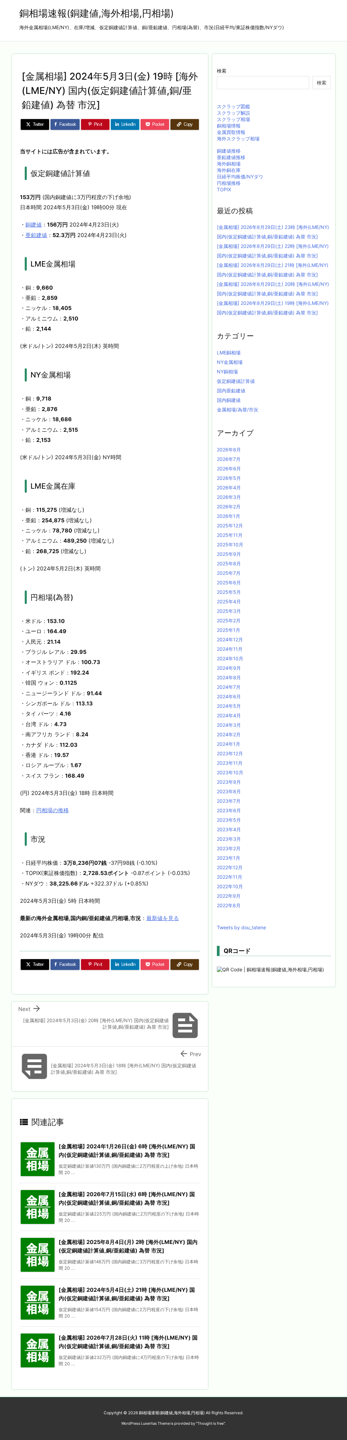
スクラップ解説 (233, 113)
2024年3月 (229, 725)
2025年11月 (230, 535)
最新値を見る (162, 918)
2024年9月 (229, 668)
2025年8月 (229, 563)
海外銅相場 (229, 164)
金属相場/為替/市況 (237, 409)
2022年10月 (230, 886)
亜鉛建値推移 (231, 157)
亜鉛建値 (36, 235)
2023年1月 (228, 858)
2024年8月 (229, 677)
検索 (221, 71)
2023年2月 (229, 848)
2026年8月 (229, 449)
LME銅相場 (229, 352)
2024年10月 (230, 658)
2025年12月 (230, 525)
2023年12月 (230, 753)
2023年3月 (229, 839)
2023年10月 (230, 772)
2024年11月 (230, 649)
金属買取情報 (231, 132)
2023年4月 (229, 829)
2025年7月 (229, 573)
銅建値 (33, 224)
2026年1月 (228, 516)
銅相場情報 (229, 126)
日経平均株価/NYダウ (240, 176)
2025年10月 (230, 544)
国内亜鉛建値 (231, 390)
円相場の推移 (52, 810)
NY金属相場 (230, 362)
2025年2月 (229, 620)
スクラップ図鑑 (233, 106)
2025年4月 (229, 601)
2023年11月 (230, 763)
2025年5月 (229, 592)
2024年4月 (229, 715)
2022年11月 (229, 877)
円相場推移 (229, 183)
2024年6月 (229, 696)
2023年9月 (229, 782)
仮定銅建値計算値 (236, 381)
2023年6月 (229, 810)
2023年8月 (229, 791)
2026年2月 (229, 506)
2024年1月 (228, 744)
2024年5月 (229, 706)
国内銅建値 (229, 400)
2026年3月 (229, 497)
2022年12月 (230, 867)
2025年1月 (228, 630)
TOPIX (224, 189)
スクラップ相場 (233, 119)
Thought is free (210, 1423)
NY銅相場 (227, 371)
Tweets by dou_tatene (241, 927)
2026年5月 (229, 478)
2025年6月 (229, 582)
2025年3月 (229, 611)
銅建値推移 (229, 151)
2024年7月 (229, 687)
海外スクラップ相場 (238, 138)
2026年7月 (229, 459)
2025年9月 (229, 554)
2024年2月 (229, 734)
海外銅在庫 (229, 170)
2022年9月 (229, 896)
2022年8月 (229, 905)
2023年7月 (229, 801)
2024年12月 (230, 639)
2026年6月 (229, 468)
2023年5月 (229, 820)
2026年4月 (229, 487)
